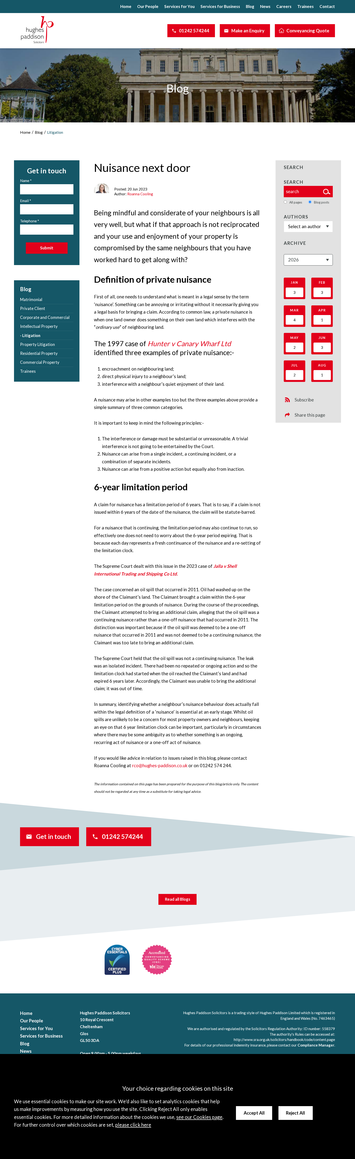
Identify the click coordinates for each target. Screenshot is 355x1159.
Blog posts (321, 202)
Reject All (295, 1113)
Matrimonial (31, 299)
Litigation (55, 132)
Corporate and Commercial (45, 317)
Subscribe (304, 399)
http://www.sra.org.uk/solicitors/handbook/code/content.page (284, 1039)
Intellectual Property (39, 326)
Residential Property (39, 353)
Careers (283, 6)
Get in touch (53, 836)
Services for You (179, 6)
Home (125, 6)
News (265, 6)
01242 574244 (194, 30)
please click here (133, 1125)
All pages (295, 202)
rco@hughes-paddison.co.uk (159, 765)
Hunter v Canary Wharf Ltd (189, 343)
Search (294, 182)
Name (24, 180)
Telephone (28, 221)
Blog (250, 6)
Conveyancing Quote (307, 30)
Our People (147, 6)
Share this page (310, 415)
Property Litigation (37, 344)
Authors (296, 216)
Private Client (32, 308)
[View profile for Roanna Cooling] (101, 188)
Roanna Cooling (140, 194)
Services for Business (220, 6)
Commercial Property (39, 362)
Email (24, 200)
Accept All (254, 1113)
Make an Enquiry (247, 30)
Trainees (305, 6)
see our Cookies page (199, 1117)
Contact (327, 6)
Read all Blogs (177, 899)
